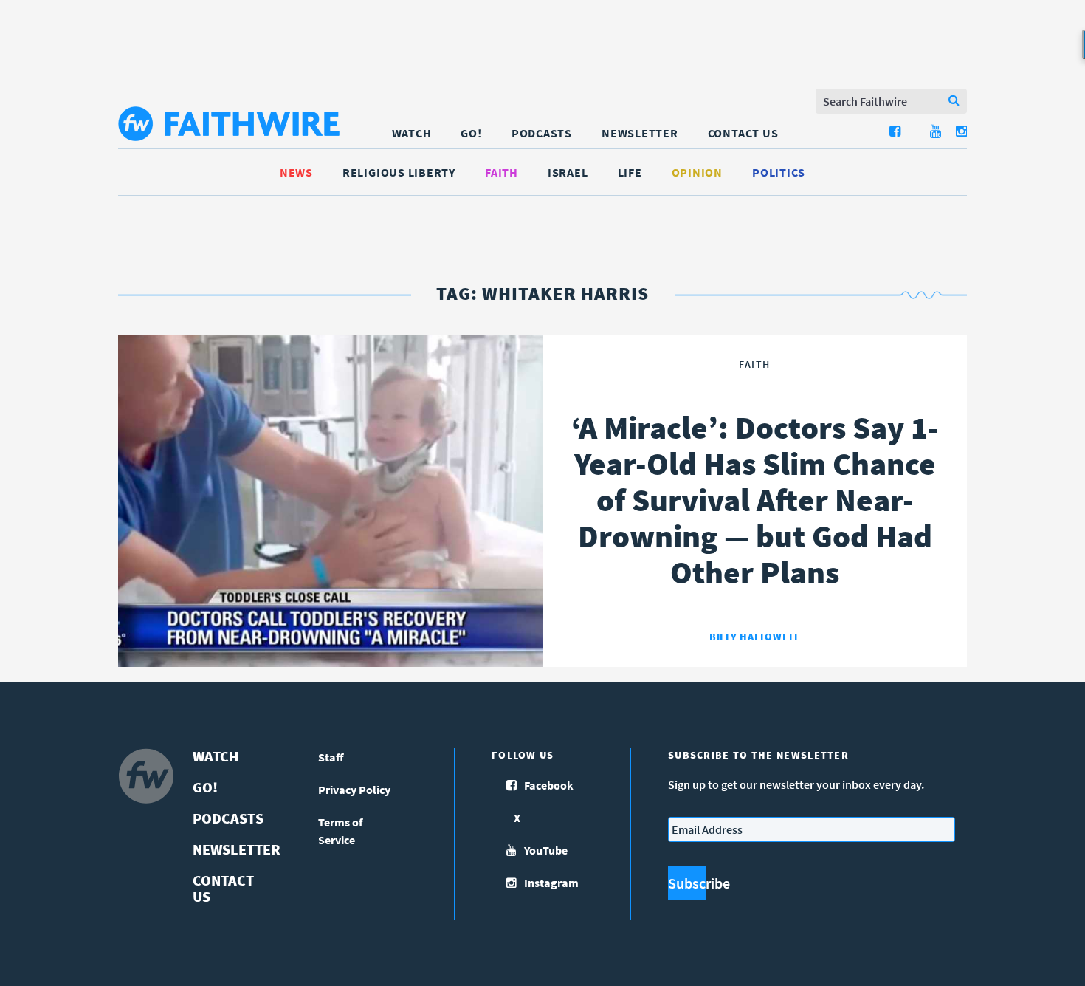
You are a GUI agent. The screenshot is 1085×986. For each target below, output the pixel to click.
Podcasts (542, 133)
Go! (471, 133)
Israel (568, 172)
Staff (331, 757)
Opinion (697, 172)
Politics (778, 172)
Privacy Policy (354, 789)
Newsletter (640, 133)
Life (630, 172)
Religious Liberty (398, 172)
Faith (501, 172)
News (296, 172)
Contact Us (743, 133)
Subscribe (687, 883)
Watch (412, 133)
